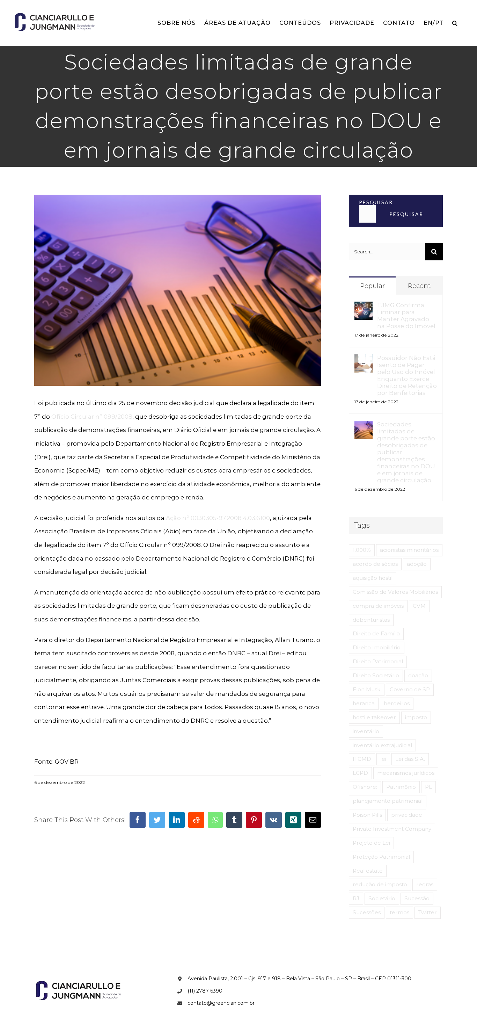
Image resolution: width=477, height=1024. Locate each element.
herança (364, 703)
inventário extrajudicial (382, 745)
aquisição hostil (372, 578)
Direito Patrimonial (378, 661)
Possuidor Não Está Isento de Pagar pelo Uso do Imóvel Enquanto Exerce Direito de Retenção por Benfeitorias (407, 375)
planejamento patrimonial (388, 801)
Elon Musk (367, 689)
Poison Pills (367, 815)
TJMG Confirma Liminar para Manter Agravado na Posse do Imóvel (406, 316)
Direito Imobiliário (377, 647)
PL (428, 787)
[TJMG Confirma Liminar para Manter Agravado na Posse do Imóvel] (363, 308)
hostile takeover (374, 717)
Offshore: (365, 787)
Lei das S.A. (410, 759)
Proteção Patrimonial (381, 856)
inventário (366, 731)
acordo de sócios (375, 564)
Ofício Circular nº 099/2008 (91, 416)
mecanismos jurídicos (405, 773)
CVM (419, 606)
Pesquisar (376, 202)
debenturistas (371, 619)
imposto (416, 717)
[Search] (455, 23)
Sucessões (367, 912)
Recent (419, 286)
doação (418, 675)
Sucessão (417, 898)
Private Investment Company (392, 828)
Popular (372, 286)
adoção (417, 564)
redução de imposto (380, 884)
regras (424, 884)
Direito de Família (376, 633)
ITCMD (362, 759)
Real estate (368, 870)
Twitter (427, 912)
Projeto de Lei (371, 842)
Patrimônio (401, 787)
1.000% (362, 550)
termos (399, 912)
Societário (381, 898)
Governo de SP (410, 689)
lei (383, 759)
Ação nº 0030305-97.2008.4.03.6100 (218, 517)
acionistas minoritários (409, 550)
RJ (356, 898)
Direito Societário (376, 675)
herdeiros (397, 703)
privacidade (406, 815)
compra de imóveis (378, 606)
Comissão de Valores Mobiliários (395, 592)
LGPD (360, 773)
